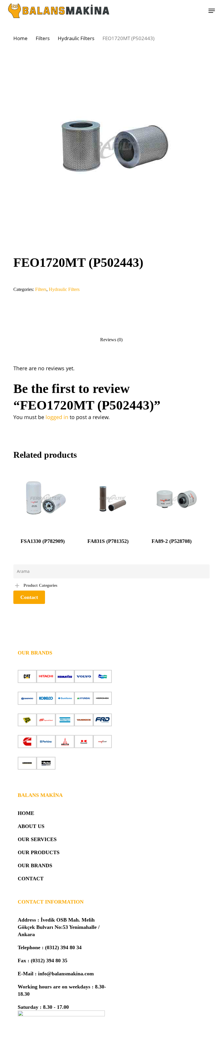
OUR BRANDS (35, 865)
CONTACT (31, 878)
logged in (57, 417)
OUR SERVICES (37, 839)
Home (20, 38)
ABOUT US (31, 826)
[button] (211, 11)
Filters (43, 38)
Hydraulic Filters (76, 38)
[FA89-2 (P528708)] (176, 498)
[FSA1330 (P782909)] (45, 498)
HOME (26, 813)
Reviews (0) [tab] (111, 339)
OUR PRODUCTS (39, 852)
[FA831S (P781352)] (112, 498)
